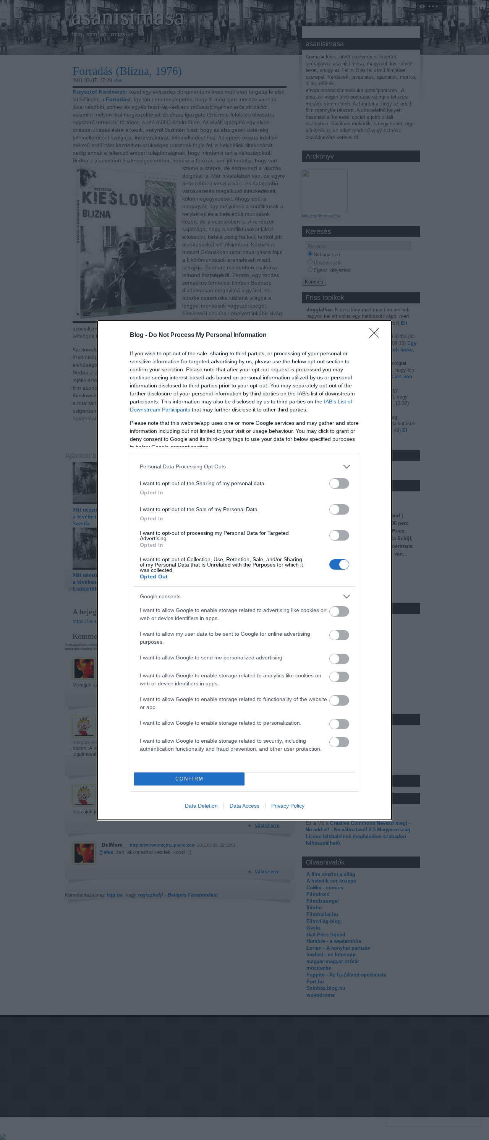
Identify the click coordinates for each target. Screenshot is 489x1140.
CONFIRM (189, 779)
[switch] (339, 483)
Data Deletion (201, 806)
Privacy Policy (287, 806)
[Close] (376, 335)
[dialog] (244, 570)
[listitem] (244, 467)
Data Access (244, 806)
